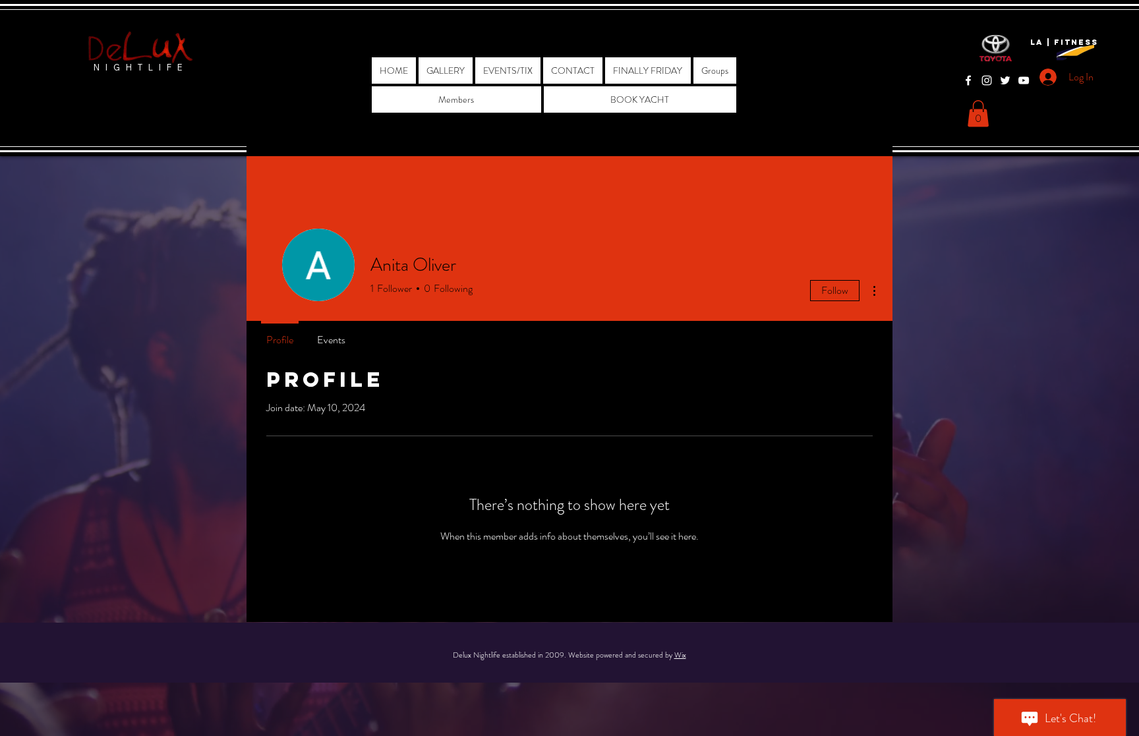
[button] (978, 113)
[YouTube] (1023, 80)
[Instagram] (986, 80)
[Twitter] (1005, 80)
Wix (680, 655)
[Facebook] (968, 80)
